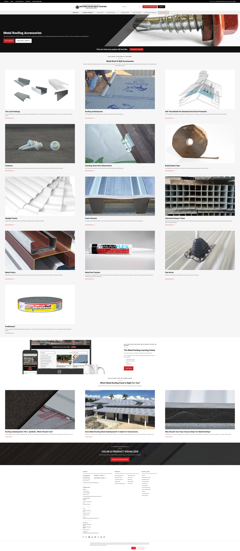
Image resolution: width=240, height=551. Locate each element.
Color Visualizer (137, 12)
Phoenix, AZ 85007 (86, 478)
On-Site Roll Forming (146, 487)
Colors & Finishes (87, 12)
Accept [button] (133, 548)
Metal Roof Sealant (92, 272)
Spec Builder (100, 12)
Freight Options (145, 495)
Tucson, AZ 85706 (86, 492)
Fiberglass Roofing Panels (120, 483)
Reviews (143, 491)
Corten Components (19, 1)
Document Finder (111, 12)
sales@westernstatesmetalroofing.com (91, 482)
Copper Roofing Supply (37, 1)
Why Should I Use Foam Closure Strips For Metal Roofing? (187, 432)
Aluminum (6, 1)
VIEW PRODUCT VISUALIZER (136, 49)
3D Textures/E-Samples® (150, 12)
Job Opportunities (145, 481)
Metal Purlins (10, 272)
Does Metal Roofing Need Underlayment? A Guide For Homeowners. (111, 432)
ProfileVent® (10, 327)
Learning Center (125, 12)
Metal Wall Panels (118, 477)
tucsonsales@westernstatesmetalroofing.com (92, 496)
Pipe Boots (169, 272)
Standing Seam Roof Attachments (98, 166)
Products (75, 12)
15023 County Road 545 (87, 511)
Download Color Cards (146, 477)
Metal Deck (28, 1)
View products (9, 118)
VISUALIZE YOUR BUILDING (120, 459)
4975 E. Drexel (86, 491)
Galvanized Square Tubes (175, 218)
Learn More (8, 436)
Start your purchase (150, 6)
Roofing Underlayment (94, 112)
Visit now (129, 368)
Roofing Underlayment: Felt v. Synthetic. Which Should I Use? (29, 432)
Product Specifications (146, 489)
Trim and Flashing (145, 493)
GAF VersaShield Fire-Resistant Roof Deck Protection (186, 112)
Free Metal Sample (99, 477)
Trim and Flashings (12, 112)
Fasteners (9, 166)
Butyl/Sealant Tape (172, 166)
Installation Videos (145, 479)
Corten (12, 1)
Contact (161, 6)
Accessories (130, 477)
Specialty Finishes (131, 475)
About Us (143, 475)
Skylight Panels (11, 218)
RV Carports (130, 483)
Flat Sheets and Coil (119, 479)
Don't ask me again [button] (141, 548)
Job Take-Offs (144, 483)
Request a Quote (99, 475)
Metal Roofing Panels (119, 475)
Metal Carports (131, 481)
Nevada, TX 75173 (86, 513)
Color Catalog (163, 12)
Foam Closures (91, 218)
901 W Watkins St (86, 477)
